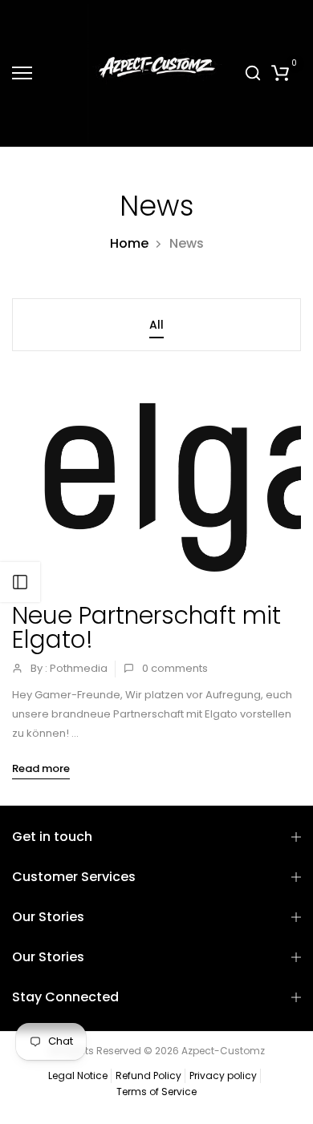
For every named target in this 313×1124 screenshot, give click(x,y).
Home (129, 243)
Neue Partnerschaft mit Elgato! (146, 627)
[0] (280, 73)
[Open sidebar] (20, 582)
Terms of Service (156, 1091)
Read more (41, 768)
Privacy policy (223, 1075)
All (156, 325)
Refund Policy (148, 1075)
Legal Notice (78, 1075)
